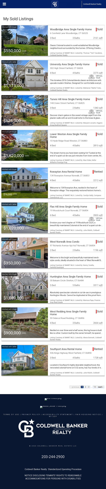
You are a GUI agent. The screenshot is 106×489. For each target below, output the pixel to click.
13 (95, 387)
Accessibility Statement (58, 414)
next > (100, 387)
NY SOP (53, 416)
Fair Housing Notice (88, 414)
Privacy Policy (31, 414)
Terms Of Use (11, 414)
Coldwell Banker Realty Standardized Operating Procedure (53, 469)
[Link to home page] (65, 4)
